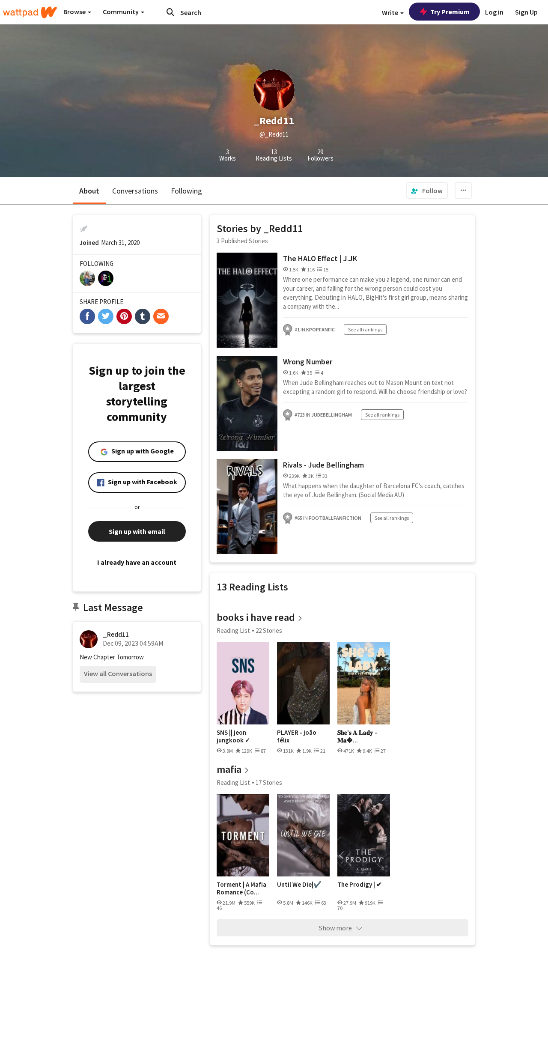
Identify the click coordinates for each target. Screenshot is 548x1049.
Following (186, 191)
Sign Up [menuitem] (526, 12)
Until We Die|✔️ (299, 884)
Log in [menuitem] (494, 12)
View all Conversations (118, 673)
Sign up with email (137, 531)
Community (121, 11)
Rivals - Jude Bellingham (323, 465)
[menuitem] (427, 190)
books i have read (256, 617)
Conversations (135, 191)
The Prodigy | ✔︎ (359, 884)
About (89, 191)
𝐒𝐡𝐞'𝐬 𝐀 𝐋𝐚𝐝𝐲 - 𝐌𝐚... (357, 736)
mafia (229, 769)
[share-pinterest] (124, 316)
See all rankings (365, 329)
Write (390, 12)
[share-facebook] (87, 316)
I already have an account (136, 562)
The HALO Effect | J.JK (320, 258)
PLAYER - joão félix (296, 736)
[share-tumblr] (142, 316)
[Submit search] (170, 12)
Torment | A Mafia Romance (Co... (241, 888)
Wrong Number (307, 362)
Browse (75, 11)
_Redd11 (116, 634)
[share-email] (161, 316)
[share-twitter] (105, 316)
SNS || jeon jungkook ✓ (233, 736)
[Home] (30, 12)
